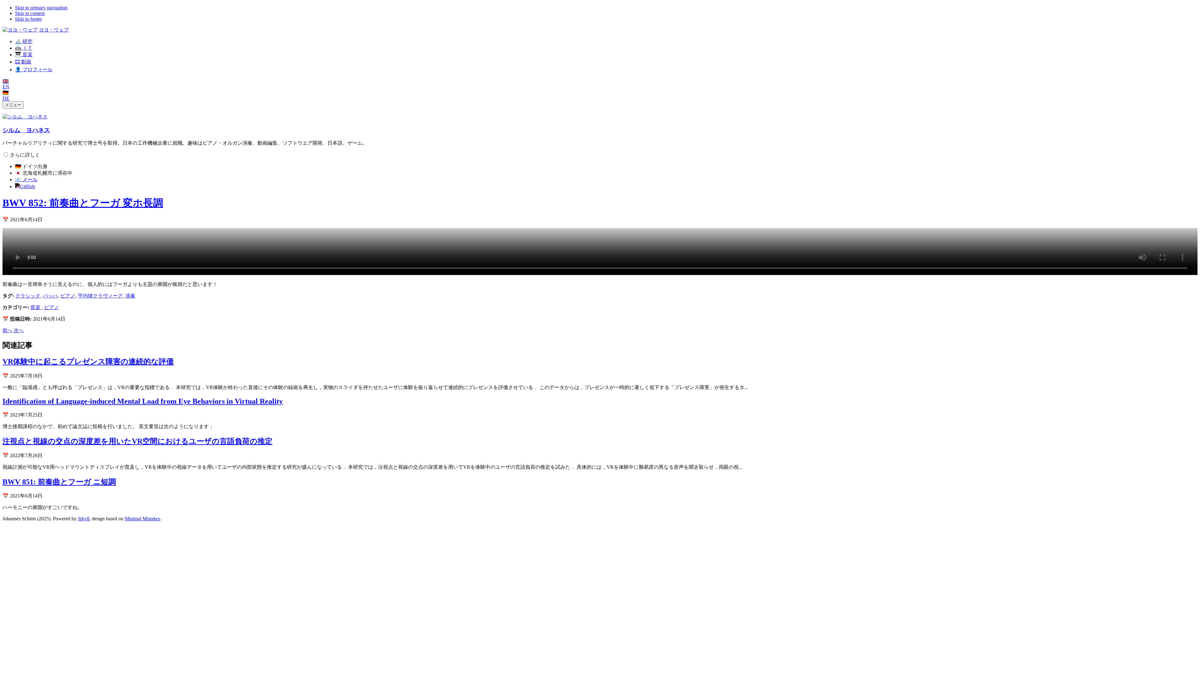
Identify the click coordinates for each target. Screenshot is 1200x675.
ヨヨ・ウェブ (54, 29)
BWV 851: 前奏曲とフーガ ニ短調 (59, 482)
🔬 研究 (23, 41)
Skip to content (30, 13)
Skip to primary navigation (41, 7)
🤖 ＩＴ (23, 48)
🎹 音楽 (23, 54)
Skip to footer (28, 19)
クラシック (27, 295)
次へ (19, 330)
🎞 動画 (23, 61)
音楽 (36, 307)
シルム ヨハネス (26, 130)
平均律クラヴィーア (100, 295)
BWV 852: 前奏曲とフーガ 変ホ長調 (82, 202)
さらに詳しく (25, 155)
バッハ (50, 295)
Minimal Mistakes (142, 518)
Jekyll (83, 518)
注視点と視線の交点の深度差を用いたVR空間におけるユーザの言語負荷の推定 (137, 441)
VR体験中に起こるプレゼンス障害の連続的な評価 (88, 362)
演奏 (130, 295)
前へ (7, 330)
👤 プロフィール (33, 69)
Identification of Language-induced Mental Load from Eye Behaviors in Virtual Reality (142, 401)
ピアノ (67, 295)
